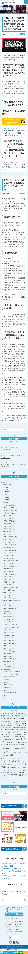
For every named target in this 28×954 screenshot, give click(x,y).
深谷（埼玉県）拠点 (9, 648)
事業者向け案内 (18, 931)
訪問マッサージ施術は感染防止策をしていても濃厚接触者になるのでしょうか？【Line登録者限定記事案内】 (14, 24)
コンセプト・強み (9, 922)
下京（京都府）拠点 (9, 518)
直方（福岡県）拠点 (9, 592)
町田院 (5, 494)
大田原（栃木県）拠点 (10, 545)
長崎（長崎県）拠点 (9, 606)
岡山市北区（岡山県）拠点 (11, 561)
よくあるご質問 (8, 931)
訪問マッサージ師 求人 (16, 764)
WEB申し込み (18, 924)
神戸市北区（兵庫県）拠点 (11, 624)
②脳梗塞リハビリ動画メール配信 (12, 868)
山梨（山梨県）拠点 (9, 558)
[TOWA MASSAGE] (7, 2)
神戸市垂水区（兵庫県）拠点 (11, 627)
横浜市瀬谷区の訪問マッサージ (10, 729)
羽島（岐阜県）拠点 (9, 598)
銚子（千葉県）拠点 (9, 661)
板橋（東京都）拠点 (9, 632)
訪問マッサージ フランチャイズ (19, 752)
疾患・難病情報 (6, 669)
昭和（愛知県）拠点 (9, 568)
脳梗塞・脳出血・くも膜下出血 (12, 671)
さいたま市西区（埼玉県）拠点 (12, 600)
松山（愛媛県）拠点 (9, 622)
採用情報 (17, 929)
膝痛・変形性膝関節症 (10, 692)
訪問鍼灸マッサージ (15, 767)
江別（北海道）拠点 (9, 640)
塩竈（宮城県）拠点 (9, 539)
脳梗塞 (18, 739)
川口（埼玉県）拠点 (9, 563)
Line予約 (17, 922)
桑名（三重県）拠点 (9, 579)
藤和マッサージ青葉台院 (14, 748)
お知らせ (23, 34)
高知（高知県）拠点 (9, 611)
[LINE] (19, 952)
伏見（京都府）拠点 (9, 515)
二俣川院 (6, 500)
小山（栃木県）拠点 (9, 555)
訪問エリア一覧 (8, 933)
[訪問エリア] (20, 2)
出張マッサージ (19, 718)
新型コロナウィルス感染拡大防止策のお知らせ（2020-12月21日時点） (14, 184)
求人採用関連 (7, 484)
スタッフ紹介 (8, 929)
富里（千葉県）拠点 (9, 553)
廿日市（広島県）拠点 (10, 566)
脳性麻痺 (6, 682)
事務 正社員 (10, 719)
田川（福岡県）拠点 (9, 590)
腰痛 (5, 690)
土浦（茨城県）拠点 (9, 667)
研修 (5, 697)
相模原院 (6, 502)
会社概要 (17, 933)
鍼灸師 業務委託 (19, 775)
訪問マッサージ (8, 684)
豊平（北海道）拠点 (9, 571)
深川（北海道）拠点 (9, 584)
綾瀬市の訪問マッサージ (11, 739)
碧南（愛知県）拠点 (9, 664)
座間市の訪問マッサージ (13, 725)
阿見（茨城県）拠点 (9, 595)
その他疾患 (7, 687)
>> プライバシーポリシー (10, 946)
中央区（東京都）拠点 (10, 574)
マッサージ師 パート (8, 713)
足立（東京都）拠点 (9, 603)
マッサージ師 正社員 (12, 716)
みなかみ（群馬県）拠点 (10, 510)
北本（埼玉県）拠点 (9, 645)
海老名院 (6, 492)
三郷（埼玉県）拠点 (9, 643)
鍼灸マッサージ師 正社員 (15, 772)
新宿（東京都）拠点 (9, 635)
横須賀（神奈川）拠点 (10, 582)
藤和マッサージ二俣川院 (15, 742)
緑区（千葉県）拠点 (9, 534)
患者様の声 (7, 928)
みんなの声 (5, 490)
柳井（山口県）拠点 (9, 619)
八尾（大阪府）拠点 (9, 523)
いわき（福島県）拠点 (10, 505)
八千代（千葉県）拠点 (10, 521)
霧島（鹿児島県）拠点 (10, 608)
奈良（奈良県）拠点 (9, 547)
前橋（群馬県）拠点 (9, 529)
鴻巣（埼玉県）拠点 (9, 614)
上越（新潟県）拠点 (9, 630)
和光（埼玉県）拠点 (9, 651)
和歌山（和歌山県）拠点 (10, 537)
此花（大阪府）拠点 (9, 653)
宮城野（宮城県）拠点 (10, 550)
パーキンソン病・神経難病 (11, 674)
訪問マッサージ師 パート (17, 758)
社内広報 (4, 695)
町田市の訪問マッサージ (10, 736)
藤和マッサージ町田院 (14, 744)
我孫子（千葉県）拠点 (10, 659)
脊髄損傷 (6, 679)
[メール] (25, 952)
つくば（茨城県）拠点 (10, 507)
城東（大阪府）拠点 (9, 656)
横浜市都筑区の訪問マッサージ (16, 732)
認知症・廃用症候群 (9, 677)
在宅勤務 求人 (17, 721)
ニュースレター (6, 487)
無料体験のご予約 (19, 921)
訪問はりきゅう (8, 926)
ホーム (2, 13)
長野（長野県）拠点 (9, 616)
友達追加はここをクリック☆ (11, 128)
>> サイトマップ (19, 946)
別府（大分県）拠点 (9, 526)
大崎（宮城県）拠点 (9, 542)
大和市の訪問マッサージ (15, 723)
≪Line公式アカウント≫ (9, 891)
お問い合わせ (18, 926)
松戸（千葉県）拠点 (9, 576)
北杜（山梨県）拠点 (9, 531)
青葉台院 (6, 497)
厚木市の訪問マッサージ (7, 721)
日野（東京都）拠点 (9, 637)
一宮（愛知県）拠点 (9, 513)
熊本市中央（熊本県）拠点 (11, 587)
